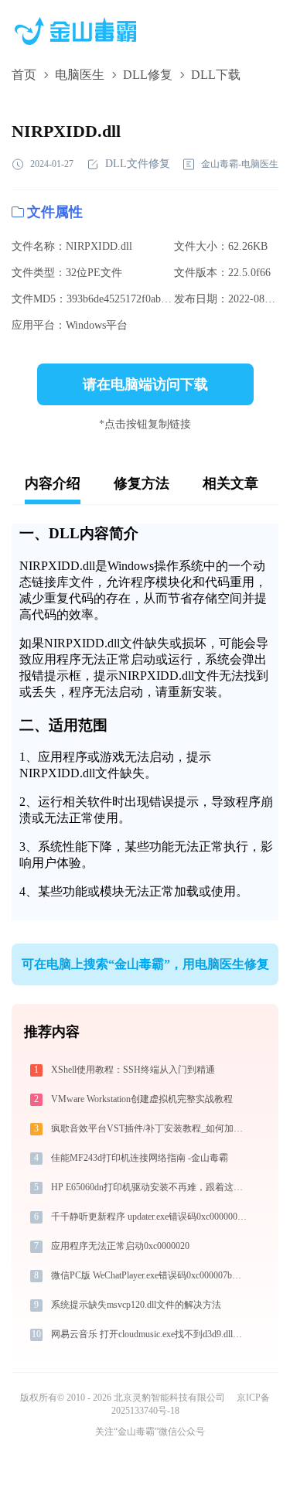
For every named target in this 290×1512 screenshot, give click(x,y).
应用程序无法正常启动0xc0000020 (120, 1246)
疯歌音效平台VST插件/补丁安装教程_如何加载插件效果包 (151, 1128)
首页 (24, 74)
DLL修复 (147, 74)
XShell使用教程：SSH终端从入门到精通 (133, 1069)
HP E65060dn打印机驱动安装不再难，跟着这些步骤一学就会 (151, 1187)
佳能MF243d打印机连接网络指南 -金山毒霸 (139, 1157)
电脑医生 (79, 74)
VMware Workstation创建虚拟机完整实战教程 (142, 1099)
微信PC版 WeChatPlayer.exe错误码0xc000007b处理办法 (151, 1275)
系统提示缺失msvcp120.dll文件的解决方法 (136, 1304)
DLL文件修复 (137, 163)
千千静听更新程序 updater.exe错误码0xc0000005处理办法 (151, 1216)
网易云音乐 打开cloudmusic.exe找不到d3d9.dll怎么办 (151, 1334)
